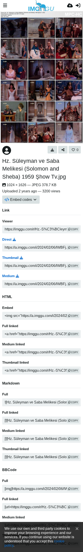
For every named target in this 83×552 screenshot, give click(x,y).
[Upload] (70, 5)
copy (74, 229)
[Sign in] (78, 5)
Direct (7, 239)
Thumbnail (10, 258)
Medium (8, 276)
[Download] (52, 149)
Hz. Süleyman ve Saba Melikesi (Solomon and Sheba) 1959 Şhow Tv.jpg (34, 169)
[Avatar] (6, 150)
